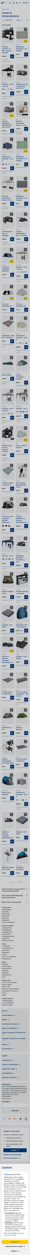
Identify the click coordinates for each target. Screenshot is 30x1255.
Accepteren (14, 1242)
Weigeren (14, 1251)
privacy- (22, 1233)
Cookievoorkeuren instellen (14, 1246)
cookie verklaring (11, 1235)
